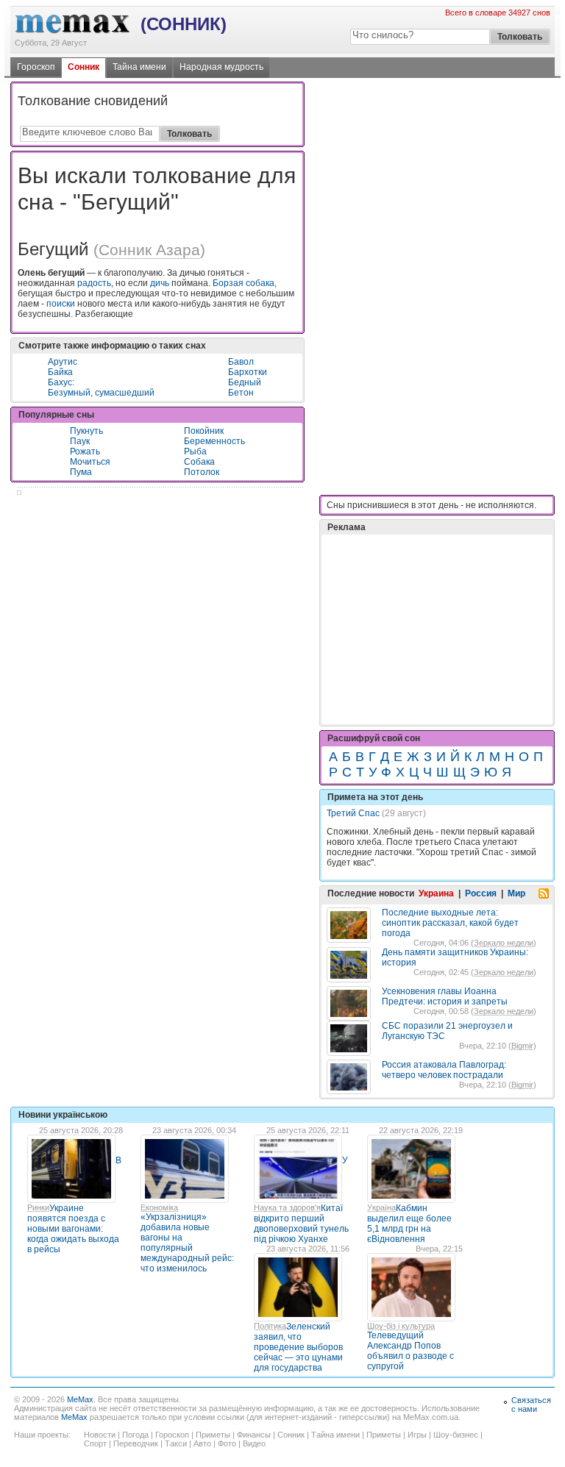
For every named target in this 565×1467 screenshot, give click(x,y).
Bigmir (522, 1045)
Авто (202, 1443)
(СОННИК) (184, 24)
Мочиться (90, 462)
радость (94, 283)
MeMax (80, 1399)
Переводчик (135, 1443)
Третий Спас (353, 813)
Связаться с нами (531, 1404)
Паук (80, 441)
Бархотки (247, 372)
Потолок (201, 472)
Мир (516, 893)
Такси (176, 1443)
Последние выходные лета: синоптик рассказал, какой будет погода (450, 922)
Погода (135, 1434)
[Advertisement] (437, 593)
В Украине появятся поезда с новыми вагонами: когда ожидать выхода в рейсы (74, 1204)
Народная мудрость (221, 67)
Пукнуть (86, 431)
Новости (100, 1434)
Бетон (241, 393)
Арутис (62, 362)
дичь (159, 283)
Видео (254, 1443)
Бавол (241, 362)
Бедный (244, 382)
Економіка (159, 1207)
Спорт (95, 1443)
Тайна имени (139, 67)
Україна (381, 1207)
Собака (199, 462)
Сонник (83, 67)
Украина (436, 893)
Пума (81, 472)
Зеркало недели (503, 942)
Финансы (254, 1434)
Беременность (214, 441)
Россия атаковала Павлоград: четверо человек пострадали (444, 1070)
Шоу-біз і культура (401, 1325)
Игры (417, 1434)
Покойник (204, 431)
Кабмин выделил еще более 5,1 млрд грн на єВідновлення (409, 1223)
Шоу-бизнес (455, 1434)
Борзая (228, 283)
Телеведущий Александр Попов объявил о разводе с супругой (410, 1350)
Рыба (195, 451)
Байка (60, 372)
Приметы (213, 1434)
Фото (227, 1443)
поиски (60, 304)
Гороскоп (36, 67)
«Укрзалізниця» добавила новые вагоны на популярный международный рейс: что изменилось (187, 1243)
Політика (270, 1325)
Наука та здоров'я (287, 1207)
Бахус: (61, 382)
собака (260, 283)
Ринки (38, 1207)
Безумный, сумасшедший (101, 393)
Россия (481, 893)
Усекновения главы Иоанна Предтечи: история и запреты (445, 996)
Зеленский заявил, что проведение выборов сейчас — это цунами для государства (298, 1347)
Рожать (85, 451)
